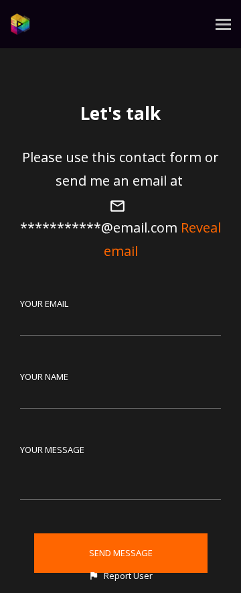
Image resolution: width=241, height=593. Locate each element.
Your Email (44, 304)
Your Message (52, 450)
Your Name (44, 377)
